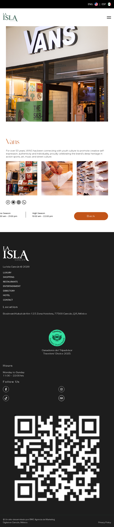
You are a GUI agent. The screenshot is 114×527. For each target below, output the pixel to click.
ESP (104, 4)
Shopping (8, 276)
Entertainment (11, 286)
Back (91, 216)
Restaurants (10, 281)
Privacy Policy (104, 522)
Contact (8, 299)
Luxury (7, 272)
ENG (90, 4)
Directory (9, 290)
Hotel (6, 295)
